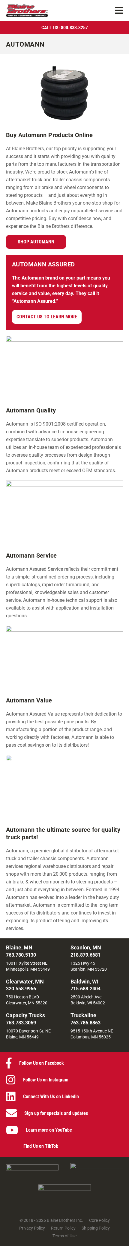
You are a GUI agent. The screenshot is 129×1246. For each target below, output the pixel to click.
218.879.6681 (85, 954)
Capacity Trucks (25, 1015)
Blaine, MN (19, 947)
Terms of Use (64, 1236)
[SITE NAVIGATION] (119, 10)
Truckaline (83, 1015)
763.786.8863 (85, 1022)
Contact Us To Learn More (46, 317)
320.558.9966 (21, 989)
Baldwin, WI (84, 981)
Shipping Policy (96, 1228)
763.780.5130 (21, 954)
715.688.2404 (85, 989)
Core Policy (99, 1220)
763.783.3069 (21, 1022)
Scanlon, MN (85, 947)
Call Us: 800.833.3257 (64, 27)
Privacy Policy (32, 1228)
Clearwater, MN (25, 981)
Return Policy (63, 1228)
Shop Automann (36, 242)
